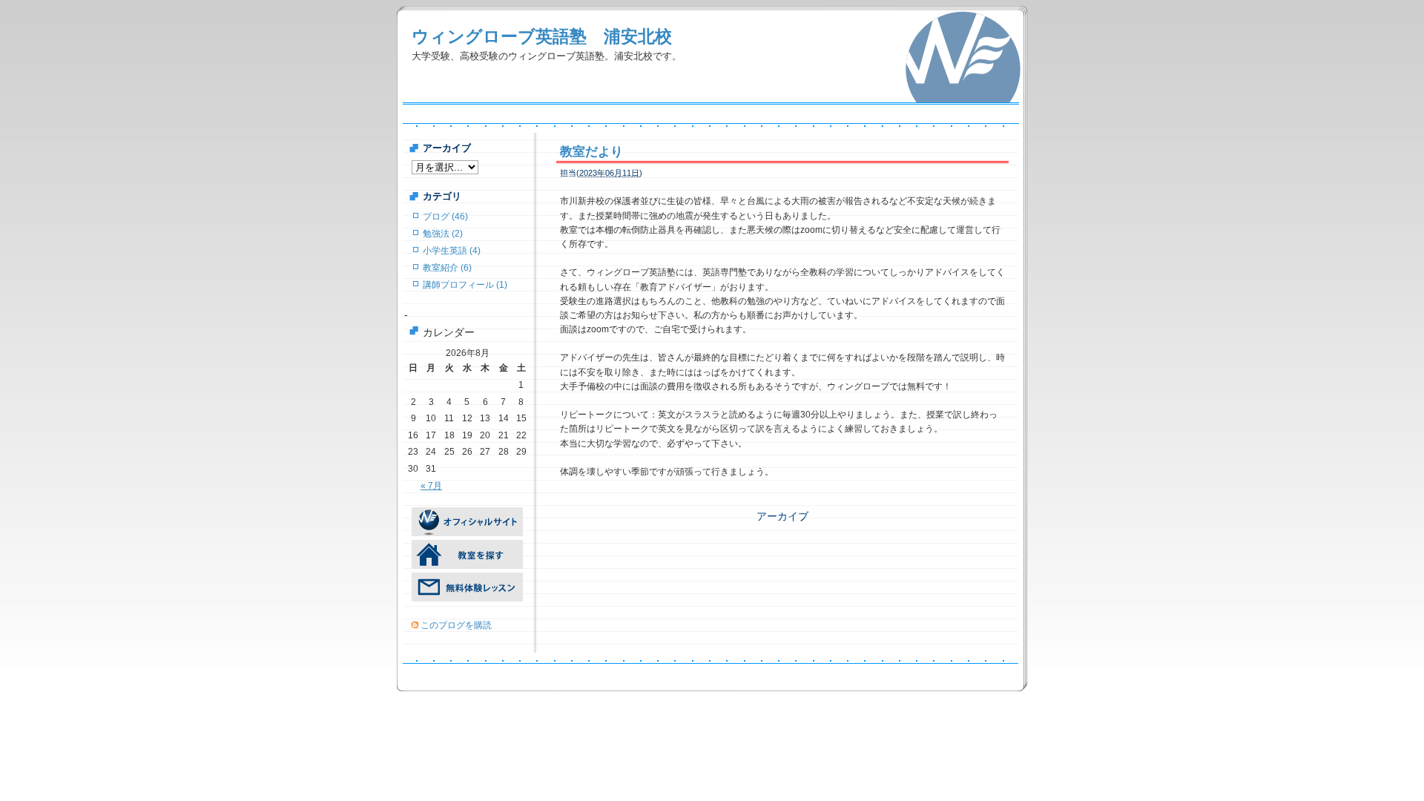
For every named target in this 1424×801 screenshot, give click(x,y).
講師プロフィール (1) (465, 285)
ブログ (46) (445, 216)
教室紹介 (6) (447, 268)
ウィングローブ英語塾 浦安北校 (542, 36)
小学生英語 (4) (452, 250)
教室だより (591, 152)
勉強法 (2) (443, 233)
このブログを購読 (456, 625)
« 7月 (431, 486)
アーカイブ (782, 516)
